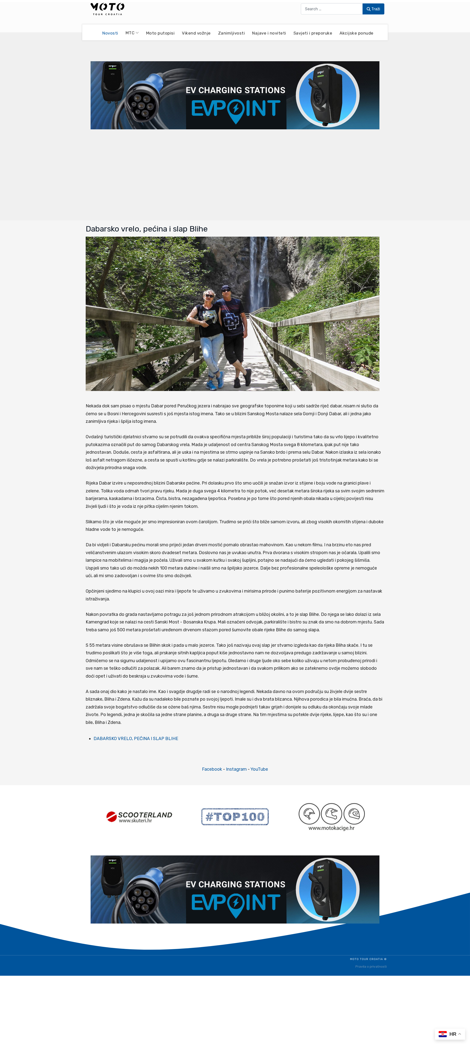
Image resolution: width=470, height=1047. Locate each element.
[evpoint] (235, 95)
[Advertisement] (235, 174)
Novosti (110, 32)
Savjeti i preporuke (313, 32)
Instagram (236, 769)
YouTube (259, 769)
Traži (375, 9)
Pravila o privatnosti (371, 966)
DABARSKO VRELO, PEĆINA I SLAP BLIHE (136, 738)
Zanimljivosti (231, 32)
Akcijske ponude (357, 32)
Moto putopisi (160, 32)
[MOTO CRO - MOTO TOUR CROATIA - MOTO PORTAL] (107, 9)
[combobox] (332, 8)
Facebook (212, 769)
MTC (130, 32)
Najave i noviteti (269, 32)
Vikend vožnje (196, 32)
